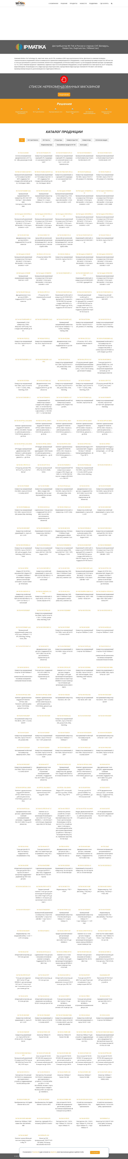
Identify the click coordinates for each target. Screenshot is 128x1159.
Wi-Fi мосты (46, 140)
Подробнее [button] (64, 95)
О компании (53, 3)
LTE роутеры (58, 140)
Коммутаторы (86, 140)
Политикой (35, 1152)
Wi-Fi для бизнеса (33, 140)
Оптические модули (101, 140)
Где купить (104, 3)
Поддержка (93, 3)
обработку (53, 1152)
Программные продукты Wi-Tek (66, 145)
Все (22, 140)
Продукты (73, 3)
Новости (83, 3)
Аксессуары (83, 145)
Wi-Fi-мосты (35, 20)
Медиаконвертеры (46, 145)
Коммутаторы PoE (72, 140)
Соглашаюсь (95, 1152)
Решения (64, 3)
